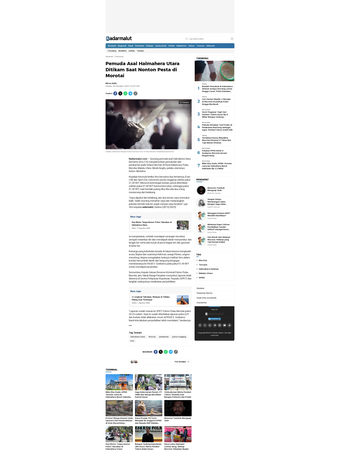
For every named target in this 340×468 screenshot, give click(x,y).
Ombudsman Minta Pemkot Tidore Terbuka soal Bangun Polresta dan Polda (177, 394)
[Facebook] (115, 93)
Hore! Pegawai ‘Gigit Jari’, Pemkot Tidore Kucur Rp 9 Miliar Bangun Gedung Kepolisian (215, 116)
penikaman (164, 337)
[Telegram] (130, 93)
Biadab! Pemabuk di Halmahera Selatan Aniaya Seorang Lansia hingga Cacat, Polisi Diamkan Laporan (217, 90)
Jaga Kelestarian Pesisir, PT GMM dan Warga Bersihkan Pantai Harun (148, 394)
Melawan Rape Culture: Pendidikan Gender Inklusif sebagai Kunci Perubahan (218, 228)
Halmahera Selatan (209, 269)
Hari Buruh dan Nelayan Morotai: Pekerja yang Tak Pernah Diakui (218, 239)
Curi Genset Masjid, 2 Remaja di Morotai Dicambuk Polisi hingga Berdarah (216, 101)
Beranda (109, 56)
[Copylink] (135, 93)
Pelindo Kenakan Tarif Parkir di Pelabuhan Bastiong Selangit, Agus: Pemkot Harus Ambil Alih (217, 127)
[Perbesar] (149, 148)
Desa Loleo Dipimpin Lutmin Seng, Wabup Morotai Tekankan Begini (176, 446)
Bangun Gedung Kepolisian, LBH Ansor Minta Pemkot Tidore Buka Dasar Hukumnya (148, 448)
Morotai (152, 337)
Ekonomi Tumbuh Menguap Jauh (177, 419)
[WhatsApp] (125, 93)
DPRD (202, 277)
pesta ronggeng (179, 337)
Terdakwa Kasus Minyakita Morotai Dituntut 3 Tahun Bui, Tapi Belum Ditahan (216, 140)
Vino (132, 341)
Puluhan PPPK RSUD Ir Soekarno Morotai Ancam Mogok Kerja (214, 153)
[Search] (232, 38)
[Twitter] (120, 93)
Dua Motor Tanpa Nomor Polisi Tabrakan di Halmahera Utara (118, 446)
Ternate (203, 265)
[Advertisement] (170, 24)
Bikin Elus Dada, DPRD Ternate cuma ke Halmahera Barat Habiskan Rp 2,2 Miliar (119, 396)
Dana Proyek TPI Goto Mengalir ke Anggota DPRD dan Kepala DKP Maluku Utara (148, 422)
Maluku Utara (205, 273)
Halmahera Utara (137, 337)
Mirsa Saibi (111, 83)
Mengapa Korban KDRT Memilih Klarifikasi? (218, 214)
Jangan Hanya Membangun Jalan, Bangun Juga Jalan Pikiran (216, 203)
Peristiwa (119, 56)
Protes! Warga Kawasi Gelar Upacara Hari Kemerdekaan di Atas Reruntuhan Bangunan (119, 422)
